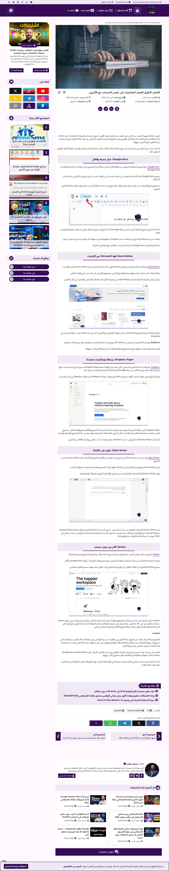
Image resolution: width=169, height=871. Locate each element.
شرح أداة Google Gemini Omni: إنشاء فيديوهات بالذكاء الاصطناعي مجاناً (74, 799)
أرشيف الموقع (106, 2)
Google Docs (153, 167)
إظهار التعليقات (106, 851)
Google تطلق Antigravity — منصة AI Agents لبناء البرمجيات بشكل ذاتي (73, 832)
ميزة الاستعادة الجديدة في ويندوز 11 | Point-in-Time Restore (125, 700)
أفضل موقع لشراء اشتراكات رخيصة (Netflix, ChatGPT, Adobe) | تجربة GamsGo (29, 51)
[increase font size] (100, 109)
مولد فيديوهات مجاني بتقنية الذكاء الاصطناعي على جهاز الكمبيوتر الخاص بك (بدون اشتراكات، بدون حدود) (128, 833)
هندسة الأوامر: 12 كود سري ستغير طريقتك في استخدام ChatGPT (74, 815)
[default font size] (106, 109)
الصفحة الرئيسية (154, 22)
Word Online (153, 266)
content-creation (134, 710)
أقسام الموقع (123, 10)
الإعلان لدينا (85, 10)
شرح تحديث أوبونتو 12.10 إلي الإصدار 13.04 (29, 193)
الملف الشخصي (65, 776)
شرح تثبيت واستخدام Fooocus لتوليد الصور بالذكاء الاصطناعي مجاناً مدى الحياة (127, 799)
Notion (156, 554)
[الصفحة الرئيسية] (137, 10)
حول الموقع (104, 10)
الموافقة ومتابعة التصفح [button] (15, 866)
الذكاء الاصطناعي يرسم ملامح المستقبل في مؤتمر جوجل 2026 (129, 815)
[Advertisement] (109, 122)
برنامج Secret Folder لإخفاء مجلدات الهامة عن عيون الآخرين (29, 168)
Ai (146, 22)
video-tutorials (39, 70)
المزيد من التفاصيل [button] (72, 866)
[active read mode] (117, 109)
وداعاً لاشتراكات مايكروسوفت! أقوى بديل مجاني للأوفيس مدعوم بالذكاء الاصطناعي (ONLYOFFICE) (109, 695)
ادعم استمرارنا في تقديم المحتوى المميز (146, 2)
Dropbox (155, 367)
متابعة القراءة (17, 70)
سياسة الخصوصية (122, 2)
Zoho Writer (153, 457)
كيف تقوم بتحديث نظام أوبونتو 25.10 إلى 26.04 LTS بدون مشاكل (124, 691)
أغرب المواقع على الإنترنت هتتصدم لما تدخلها (29, 218)
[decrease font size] (111, 109)
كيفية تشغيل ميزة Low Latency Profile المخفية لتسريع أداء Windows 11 (29, 243)
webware (118, 710)
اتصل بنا (71, 10)
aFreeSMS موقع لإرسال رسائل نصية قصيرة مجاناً (29, 142)
